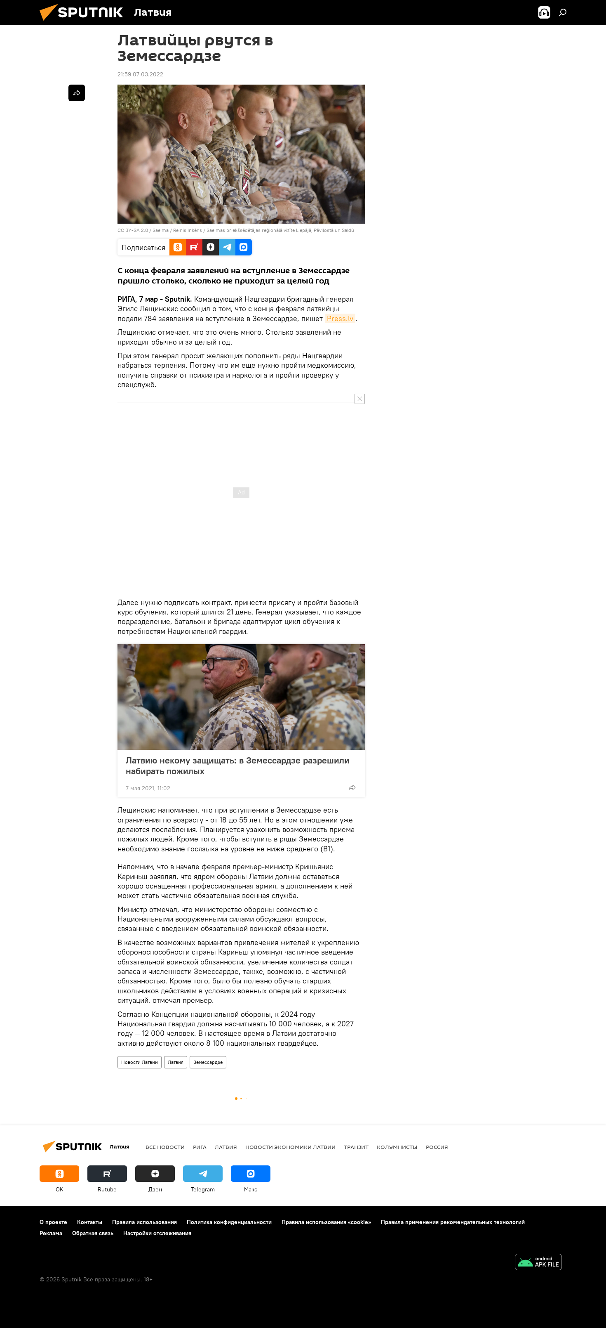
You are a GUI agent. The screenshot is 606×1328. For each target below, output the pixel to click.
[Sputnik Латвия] (84, 22)
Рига (200, 1147)
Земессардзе (208, 1062)
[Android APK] (538, 1263)
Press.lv (340, 318)
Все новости (165, 1147)
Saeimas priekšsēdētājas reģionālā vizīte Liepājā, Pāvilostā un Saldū (280, 230)
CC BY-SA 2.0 (132, 230)
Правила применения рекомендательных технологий (453, 1222)
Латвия (175, 1062)
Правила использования (144, 1222)
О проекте (53, 1222)
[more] (352, 787)
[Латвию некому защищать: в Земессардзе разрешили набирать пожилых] (241, 697)
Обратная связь (92, 1233)
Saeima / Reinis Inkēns (177, 230)
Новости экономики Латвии (290, 1147)
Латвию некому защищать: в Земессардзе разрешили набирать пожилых (238, 765)
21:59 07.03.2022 (140, 74)
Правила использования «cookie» (326, 1222)
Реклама (51, 1233)
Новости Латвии (139, 1062)
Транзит (356, 1147)
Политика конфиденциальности (229, 1222)
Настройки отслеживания (157, 1233)
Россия (437, 1147)
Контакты (89, 1222)
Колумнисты (397, 1147)
